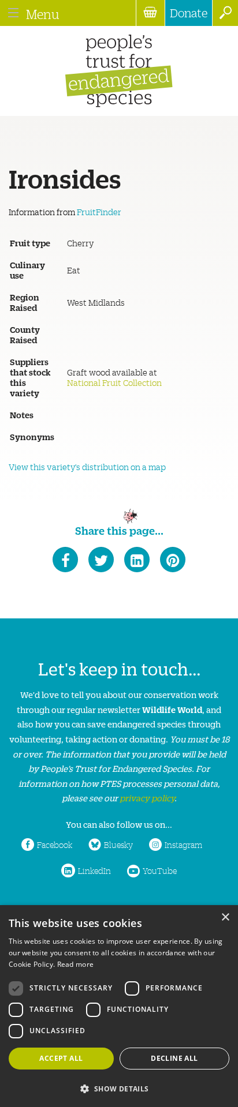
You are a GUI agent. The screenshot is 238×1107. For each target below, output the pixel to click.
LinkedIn (94, 870)
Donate (188, 13)
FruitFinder (99, 212)
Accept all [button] (61, 1058)
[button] (119, 1088)
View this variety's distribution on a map (87, 466)
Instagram (183, 844)
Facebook (54, 844)
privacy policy (147, 797)
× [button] (225, 917)
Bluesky (118, 844)
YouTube (160, 870)
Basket (150, 13)
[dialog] (119, 1006)
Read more (75, 964)
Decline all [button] (174, 1058)
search (225, 13)
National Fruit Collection (114, 382)
